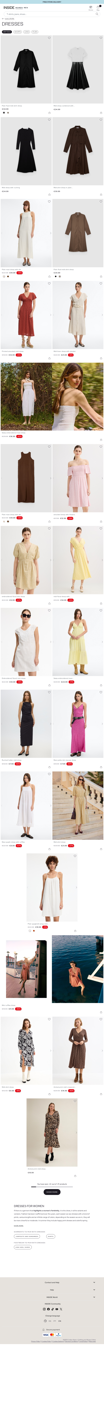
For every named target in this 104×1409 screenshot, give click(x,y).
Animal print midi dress (37, 1169)
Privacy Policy (35, 1341)
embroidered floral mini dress (13, 597)
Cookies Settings (58, 1341)
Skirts (51, 1236)
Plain (35, 32)
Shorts (18, 32)
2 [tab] (4, 201)
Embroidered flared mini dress (13, 678)
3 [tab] (5, 201)
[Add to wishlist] (49, 37)
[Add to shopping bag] (49, 113)
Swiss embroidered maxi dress (13, 433)
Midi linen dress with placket (65, 351)
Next (49, 233)
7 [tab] (10, 446)
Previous (3, 233)
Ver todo (7, 32)
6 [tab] (9, 446)
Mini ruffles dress (8, 1005)
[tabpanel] (52, 887)
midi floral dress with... (62, 597)
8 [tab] (12, 446)
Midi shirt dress (59, 842)
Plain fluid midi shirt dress (12, 106)
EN (60, 1321)
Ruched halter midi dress (11, 760)
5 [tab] (8, 201)
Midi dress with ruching (11, 188)
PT (55, 1321)
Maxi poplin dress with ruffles (13, 842)
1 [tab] (3, 37)
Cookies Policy (46, 1341)
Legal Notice (83, 1341)
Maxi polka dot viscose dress (65, 760)
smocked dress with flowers (64, 515)
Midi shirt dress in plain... (63, 188)
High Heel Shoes (23, 1247)
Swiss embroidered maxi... (64, 678)
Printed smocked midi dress (12, 351)
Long (26, 32)
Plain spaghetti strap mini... (38, 924)
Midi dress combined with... (64, 106)
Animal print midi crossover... (65, 1087)
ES (50, 1321)
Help (52, 1290)
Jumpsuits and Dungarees (27, 1236)
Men (26, 8)
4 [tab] (7, 201)
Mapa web (92, 1341)
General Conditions (71, 1341)
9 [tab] (13, 446)
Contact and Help (52, 1282)
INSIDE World (52, 1297)
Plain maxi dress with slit (11, 270)
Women (19, 8)
